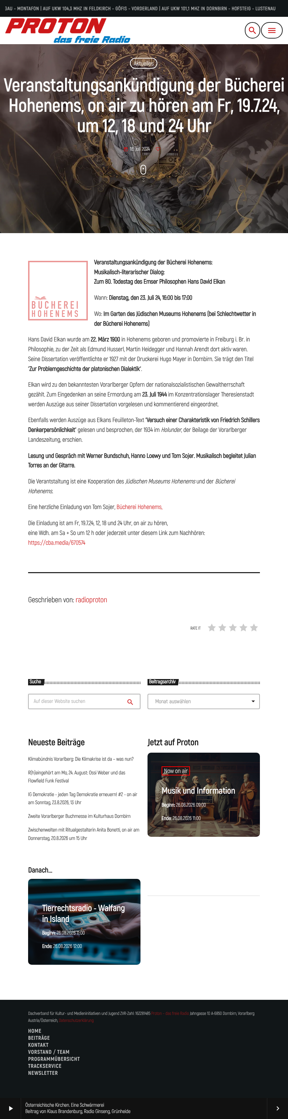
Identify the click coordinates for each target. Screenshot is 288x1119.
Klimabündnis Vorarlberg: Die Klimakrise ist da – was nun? (80, 759)
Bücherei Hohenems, (139, 507)
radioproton (91, 599)
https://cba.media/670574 (56, 543)
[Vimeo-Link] (67, 30)
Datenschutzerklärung (76, 1020)
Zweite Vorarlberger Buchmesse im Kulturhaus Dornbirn (79, 816)
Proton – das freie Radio (170, 1013)
